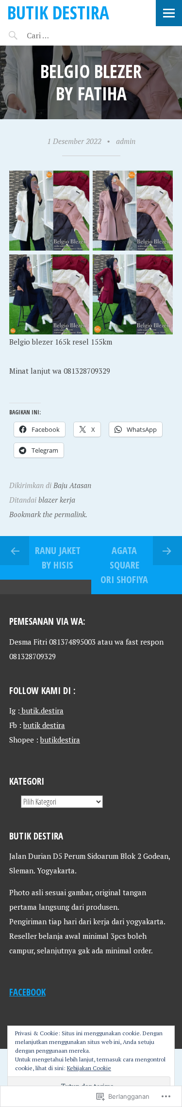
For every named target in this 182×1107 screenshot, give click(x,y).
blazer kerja (56, 500)
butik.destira (42, 710)
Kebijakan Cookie (89, 1068)
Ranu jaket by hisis (58, 557)
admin (125, 141)
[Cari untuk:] (66, 35)
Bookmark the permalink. (48, 514)
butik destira (44, 725)
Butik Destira (58, 12)
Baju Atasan (72, 485)
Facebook (27, 992)
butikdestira (60, 739)
